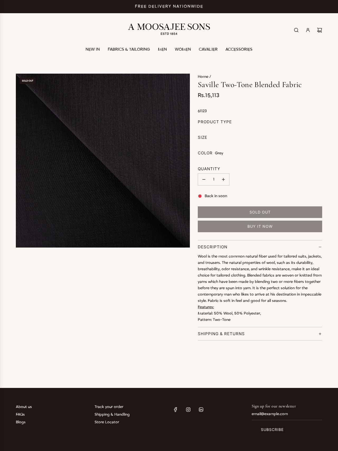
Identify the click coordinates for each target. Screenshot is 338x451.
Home (203, 76)
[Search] (296, 30)
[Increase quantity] (223, 179)
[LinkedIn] (201, 409)
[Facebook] (175, 409)
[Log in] (308, 30)
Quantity (209, 168)
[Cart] (319, 30)
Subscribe (272, 429)
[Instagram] (188, 409)
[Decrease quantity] (204, 179)
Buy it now (260, 226)
